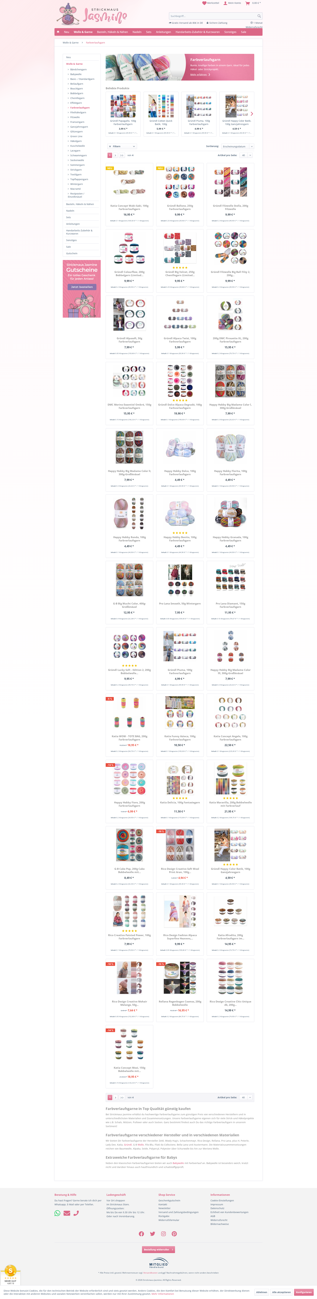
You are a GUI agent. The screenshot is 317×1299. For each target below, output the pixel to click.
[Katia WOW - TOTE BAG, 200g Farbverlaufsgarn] (129, 712)
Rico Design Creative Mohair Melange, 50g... (129, 1003)
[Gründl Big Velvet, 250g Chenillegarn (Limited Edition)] (180, 248)
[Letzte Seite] (122, 155)
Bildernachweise (220, 1224)
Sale (68, 246)
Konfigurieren (304, 1292)
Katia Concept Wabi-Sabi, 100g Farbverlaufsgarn (129, 207)
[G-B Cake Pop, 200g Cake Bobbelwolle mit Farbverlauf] (129, 845)
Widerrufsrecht (219, 1220)
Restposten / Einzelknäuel (76, 195)
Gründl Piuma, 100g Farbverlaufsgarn (199, 122)
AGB (213, 1216)
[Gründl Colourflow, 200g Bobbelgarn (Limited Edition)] (129, 248)
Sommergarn (77, 164)
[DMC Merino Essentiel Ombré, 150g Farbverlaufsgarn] (129, 381)
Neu (68, 57)
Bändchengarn (78, 69)
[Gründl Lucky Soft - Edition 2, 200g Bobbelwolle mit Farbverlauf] (129, 646)
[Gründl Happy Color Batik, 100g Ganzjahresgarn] (236, 106)
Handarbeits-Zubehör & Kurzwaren (79, 232)
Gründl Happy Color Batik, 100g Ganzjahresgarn (236, 122)
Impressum (217, 1204)
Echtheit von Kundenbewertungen (229, 1212)
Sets (68, 217)
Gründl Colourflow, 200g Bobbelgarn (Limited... (129, 273)
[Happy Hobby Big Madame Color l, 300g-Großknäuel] (230, 381)
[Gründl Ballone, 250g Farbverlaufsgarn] (180, 182)
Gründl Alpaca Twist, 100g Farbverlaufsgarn (180, 340)
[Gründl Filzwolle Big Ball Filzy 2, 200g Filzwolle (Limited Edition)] (230, 248)
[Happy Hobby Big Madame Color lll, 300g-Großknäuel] (230, 646)
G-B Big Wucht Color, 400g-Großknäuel (129, 605)
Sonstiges (71, 240)
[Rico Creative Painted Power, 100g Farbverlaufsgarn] (129, 911)
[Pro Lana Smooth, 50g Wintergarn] (180, 580)
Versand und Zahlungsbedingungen (178, 1212)
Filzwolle (75, 117)
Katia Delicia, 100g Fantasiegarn (180, 802)
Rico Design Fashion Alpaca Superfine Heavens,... (180, 936)
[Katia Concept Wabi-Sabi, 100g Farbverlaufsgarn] (129, 182)
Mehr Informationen (163, 1293)
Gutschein (71, 253)
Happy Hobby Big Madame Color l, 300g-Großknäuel (230, 406)
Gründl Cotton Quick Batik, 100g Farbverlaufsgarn (161, 122)
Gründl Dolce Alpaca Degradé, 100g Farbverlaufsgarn (180, 406)
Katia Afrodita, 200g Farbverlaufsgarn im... (230, 936)
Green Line (76, 136)
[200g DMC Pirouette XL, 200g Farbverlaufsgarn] (230, 314)
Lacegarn (75, 150)
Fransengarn (77, 121)
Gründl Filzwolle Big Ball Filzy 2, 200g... (230, 273)
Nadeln (70, 210)
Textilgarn (76, 174)
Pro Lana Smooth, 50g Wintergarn (180, 603)
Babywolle (76, 74)
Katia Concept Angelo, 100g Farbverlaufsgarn (230, 738)
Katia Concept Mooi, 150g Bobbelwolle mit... (129, 1069)
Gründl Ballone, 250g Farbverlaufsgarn (180, 207)
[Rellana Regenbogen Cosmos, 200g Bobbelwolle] (180, 978)
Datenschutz (217, 1208)
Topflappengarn (79, 179)
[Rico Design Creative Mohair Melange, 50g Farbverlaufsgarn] (129, 978)
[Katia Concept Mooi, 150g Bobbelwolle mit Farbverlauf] (129, 1044)
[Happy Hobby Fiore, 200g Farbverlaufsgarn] (129, 779)
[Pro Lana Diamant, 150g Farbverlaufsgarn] (230, 580)
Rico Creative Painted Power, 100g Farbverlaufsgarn (129, 936)
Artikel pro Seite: (227, 155)
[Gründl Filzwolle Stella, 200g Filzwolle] (230, 182)
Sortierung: (212, 146)
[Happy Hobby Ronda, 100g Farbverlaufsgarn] (129, 513)
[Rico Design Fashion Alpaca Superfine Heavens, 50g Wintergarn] (180, 911)
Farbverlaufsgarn (80, 107)
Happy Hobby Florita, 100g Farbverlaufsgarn (230, 472)
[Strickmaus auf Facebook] (141, 1234)
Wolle (141, 1144)
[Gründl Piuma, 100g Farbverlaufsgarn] (198, 106)
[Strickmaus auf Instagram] (163, 1234)
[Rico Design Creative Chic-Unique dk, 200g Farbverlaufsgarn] (230, 978)
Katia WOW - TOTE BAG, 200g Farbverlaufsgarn (129, 738)
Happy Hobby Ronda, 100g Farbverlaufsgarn (129, 538)
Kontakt (162, 1204)
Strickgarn (76, 169)
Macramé (75, 188)
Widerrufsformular (168, 1220)
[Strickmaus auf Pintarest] (174, 1234)
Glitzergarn (76, 131)
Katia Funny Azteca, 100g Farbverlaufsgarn (179, 738)
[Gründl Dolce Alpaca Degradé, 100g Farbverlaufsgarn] (180, 381)
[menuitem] (211, 3)
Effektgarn (76, 102)
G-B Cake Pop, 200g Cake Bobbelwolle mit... (129, 870)
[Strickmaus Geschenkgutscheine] (82, 289)
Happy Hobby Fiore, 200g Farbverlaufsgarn (129, 804)
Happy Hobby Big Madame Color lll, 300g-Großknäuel (231, 671)
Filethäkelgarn (78, 112)
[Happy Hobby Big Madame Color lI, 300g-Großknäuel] (129, 447)
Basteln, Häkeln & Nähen (80, 204)
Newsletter (164, 1208)
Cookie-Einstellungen (222, 1200)
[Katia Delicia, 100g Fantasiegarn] (180, 779)
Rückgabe (163, 1216)
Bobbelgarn (76, 93)
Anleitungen (73, 223)
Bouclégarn (76, 88)
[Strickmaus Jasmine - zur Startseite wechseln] (91, 14)
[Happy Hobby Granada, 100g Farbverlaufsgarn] (230, 513)
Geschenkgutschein (169, 1200)
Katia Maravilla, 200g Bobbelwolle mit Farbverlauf (230, 804)
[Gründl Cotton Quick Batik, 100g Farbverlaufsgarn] (161, 106)
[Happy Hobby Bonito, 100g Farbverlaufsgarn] (180, 513)
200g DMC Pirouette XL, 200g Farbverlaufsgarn (230, 340)
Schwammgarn (78, 155)
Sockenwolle (77, 160)
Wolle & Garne (74, 63)
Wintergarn (76, 184)
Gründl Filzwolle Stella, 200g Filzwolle (230, 207)
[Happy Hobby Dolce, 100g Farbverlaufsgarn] (180, 447)
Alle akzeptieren (281, 1292)
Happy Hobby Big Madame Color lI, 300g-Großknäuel (129, 472)
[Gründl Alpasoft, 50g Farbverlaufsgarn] (129, 314)
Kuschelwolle (77, 145)
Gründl (128, 1144)
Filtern (116, 146)
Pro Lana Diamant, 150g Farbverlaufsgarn (230, 605)
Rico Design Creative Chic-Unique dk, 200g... (230, 1003)
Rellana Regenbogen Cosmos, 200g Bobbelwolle (180, 1003)
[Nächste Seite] (115, 155)
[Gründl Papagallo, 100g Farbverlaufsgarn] (123, 106)
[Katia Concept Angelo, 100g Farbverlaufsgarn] (230, 712)
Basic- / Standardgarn (82, 79)
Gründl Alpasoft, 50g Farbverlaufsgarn (129, 340)
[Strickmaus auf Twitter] (152, 1234)
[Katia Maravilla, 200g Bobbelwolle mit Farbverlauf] (230, 779)
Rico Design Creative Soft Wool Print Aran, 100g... (180, 870)
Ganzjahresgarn (79, 126)
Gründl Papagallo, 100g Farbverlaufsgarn (123, 122)
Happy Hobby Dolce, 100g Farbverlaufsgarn (180, 472)
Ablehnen (261, 1292)
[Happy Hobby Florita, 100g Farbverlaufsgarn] (230, 447)
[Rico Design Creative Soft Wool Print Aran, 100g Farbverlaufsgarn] (180, 845)
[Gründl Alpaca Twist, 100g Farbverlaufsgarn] (180, 314)
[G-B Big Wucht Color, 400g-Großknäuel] (129, 580)
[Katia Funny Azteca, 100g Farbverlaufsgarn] (180, 712)
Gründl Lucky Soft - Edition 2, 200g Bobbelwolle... (129, 671)
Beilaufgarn (76, 83)
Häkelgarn (76, 141)
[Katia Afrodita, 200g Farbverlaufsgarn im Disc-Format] (230, 911)
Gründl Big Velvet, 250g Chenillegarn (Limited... (180, 273)
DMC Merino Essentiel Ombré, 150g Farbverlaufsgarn (129, 406)
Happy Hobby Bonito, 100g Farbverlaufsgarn (180, 538)
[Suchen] (259, 16)
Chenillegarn (77, 98)
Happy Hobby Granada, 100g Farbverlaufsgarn (230, 538)
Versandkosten (150, 1272)
